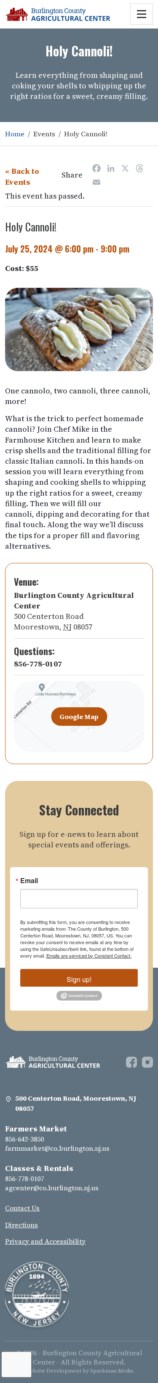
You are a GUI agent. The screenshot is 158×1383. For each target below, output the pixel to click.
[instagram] (147, 1061)
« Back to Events (22, 176)
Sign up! (79, 979)
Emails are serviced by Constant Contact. (88, 955)
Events (44, 133)
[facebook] (134, 1061)
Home (14, 133)
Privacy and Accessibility (45, 1241)
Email (29, 880)
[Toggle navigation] (141, 14)
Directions (21, 1224)
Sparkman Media (111, 1370)
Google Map (79, 716)
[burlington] (52, 1061)
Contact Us (22, 1208)
